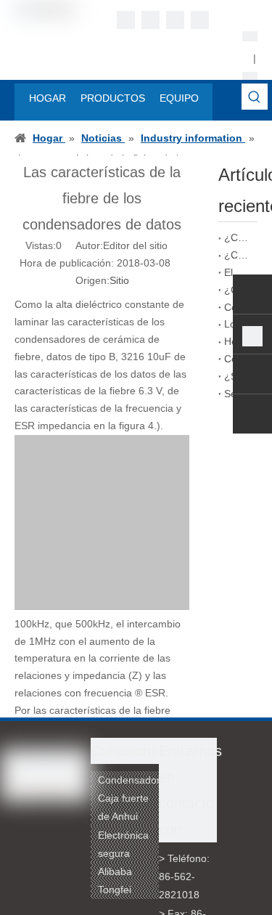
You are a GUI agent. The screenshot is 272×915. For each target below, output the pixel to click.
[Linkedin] (150, 20)
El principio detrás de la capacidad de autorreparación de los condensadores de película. (238, 272)
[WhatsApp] (252, 416)
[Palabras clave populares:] (255, 97)
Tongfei (114, 889)
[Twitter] (175, 20)
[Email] (252, 376)
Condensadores (134, 780)
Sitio (119, 280)
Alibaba (115, 871)
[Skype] (252, 296)
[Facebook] (126, 20)
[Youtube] (200, 20)
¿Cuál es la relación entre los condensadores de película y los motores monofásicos (238, 237)
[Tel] (252, 336)
